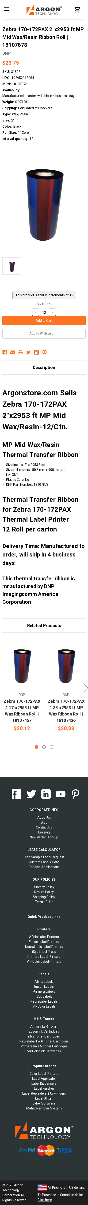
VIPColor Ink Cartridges (44, 1051)
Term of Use (44, 902)
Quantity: (44, 303)
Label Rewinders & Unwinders (44, 1093)
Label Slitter (44, 1098)
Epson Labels (44, 986)
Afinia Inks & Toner (44, 1026)
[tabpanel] (22, 685)
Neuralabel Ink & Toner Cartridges (44, 1041)
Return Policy (44, 892)
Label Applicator (44, 1078)
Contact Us (44, 827)
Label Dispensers (44, 1083)
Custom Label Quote (44, 862)
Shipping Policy (44, 897)
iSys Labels (44, 996)
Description (44, 367)
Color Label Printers (44, 1073)
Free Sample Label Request (44, 857)
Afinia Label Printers (44, 937)
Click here (45, 1200)
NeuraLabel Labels (44, 1001)
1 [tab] (36, 747)
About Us (44, 817)
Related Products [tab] (44, 625)
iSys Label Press (44, 952)
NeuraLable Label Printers (44, 947)
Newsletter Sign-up (44, 837)
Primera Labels (44, 991)
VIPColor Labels (44, 1006)
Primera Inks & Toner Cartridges (44, 1046)
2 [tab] (44, 747)
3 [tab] (51, 747)
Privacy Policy (44, 887)
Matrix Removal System (44, 1108)
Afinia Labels (44, 981)
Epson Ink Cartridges (44, 1031)
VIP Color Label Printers (44, 961)
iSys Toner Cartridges (44, 1036)
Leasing (44, 832)
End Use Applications (44, 867)
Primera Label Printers (44, 956)
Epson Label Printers (44, 942)
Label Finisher (44, 1088)
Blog (44, 822)
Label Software (44, 1103)
